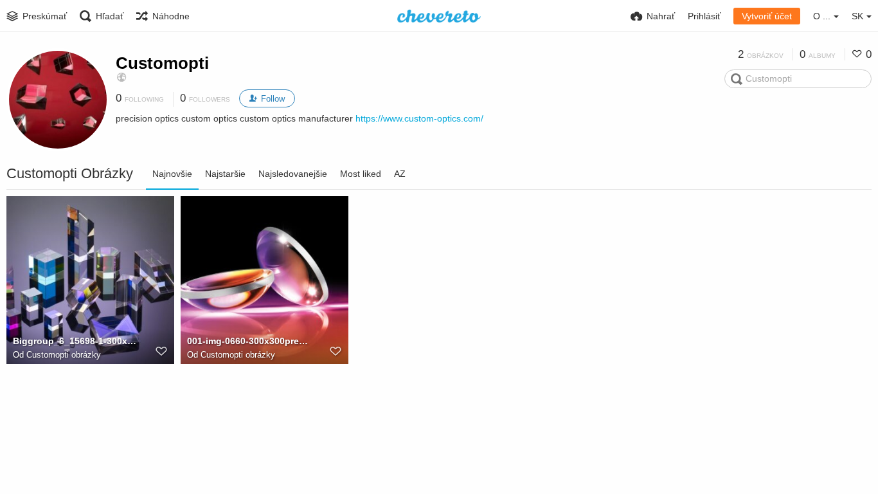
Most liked (360, 174)
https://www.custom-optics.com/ (419, 118)
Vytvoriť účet (767, 16)
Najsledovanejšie (292, 174)
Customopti (162, 63)
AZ (400, 174)
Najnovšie (172, 174)
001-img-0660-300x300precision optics (249, 341)
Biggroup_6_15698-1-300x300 (75, 341)
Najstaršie (225, 174)
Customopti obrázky (63, 355)
